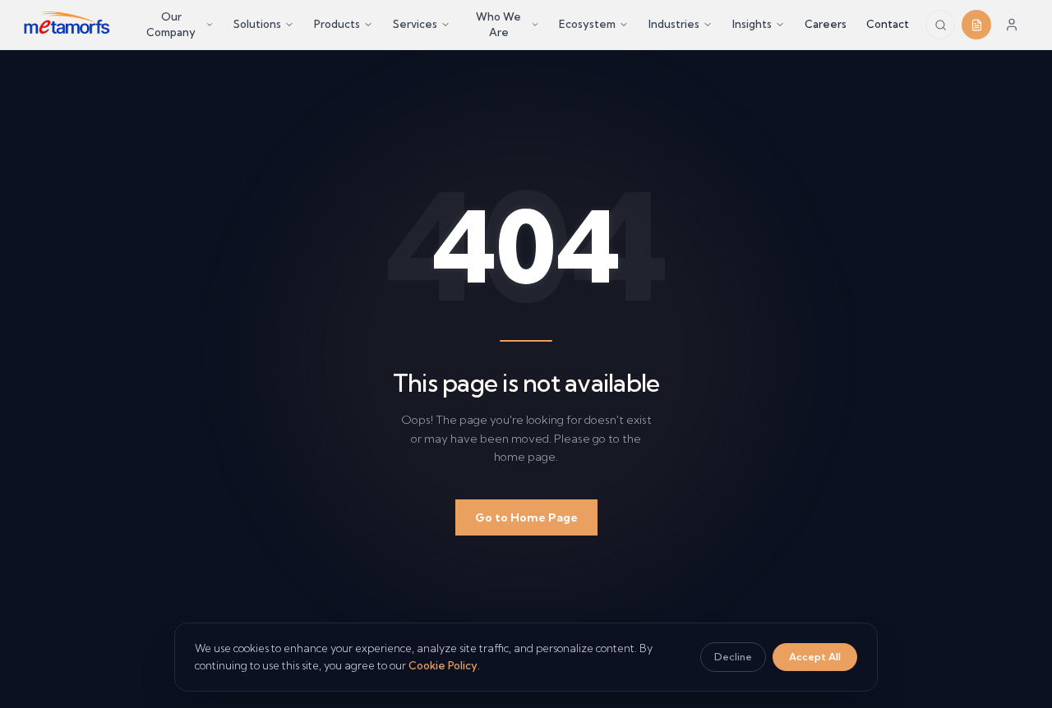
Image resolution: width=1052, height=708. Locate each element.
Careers (826, 23)
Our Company (171, 24)
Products (337, 23)
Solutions (257, 23)
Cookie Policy (443, 665)
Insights (752, 23)
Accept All (815, 657)
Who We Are (498, 24)
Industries (673, 23)
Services (415, 23)
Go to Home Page (526, 517)
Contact (887, 23)
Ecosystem (587, 23)
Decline (733, 657)
